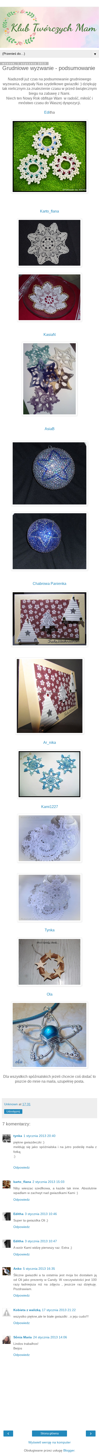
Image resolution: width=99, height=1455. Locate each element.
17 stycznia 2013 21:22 (59, 1310)
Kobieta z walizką (27, 1310)
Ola (49, 994)
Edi (47, 112)
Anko (17, 1268)
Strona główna (50, 1433)
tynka (17, 1136)
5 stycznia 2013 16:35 (39, 1268)
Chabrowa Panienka (49, 584)
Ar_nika (49, 742)
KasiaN (50, 335)
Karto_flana (49, 211)
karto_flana (22, 1182)
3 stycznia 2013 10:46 (41, 1214)
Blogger (68, 1450)
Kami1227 (49, 807)
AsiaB (50, 429)
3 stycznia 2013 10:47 (41, 1241)
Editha (18, 1214)
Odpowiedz (21, 1167)
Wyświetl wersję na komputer (49, 1442)
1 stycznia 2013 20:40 (39, 1136)
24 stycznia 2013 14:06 (50, 1337)
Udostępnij (13, 1111)
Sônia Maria (22, 1337)
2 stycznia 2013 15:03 (48, 1182)
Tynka (50, 930)
